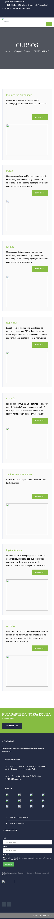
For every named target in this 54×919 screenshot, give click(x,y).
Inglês (9, 171)
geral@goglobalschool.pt (12, 759)
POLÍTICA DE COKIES (17, 823)
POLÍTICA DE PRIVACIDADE (19, 818)
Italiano (10, 246)
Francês (10, 398)
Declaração (6, 855)
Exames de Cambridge (19, 95)
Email (4, 838)
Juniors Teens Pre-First (19, 474)
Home (7, 51)
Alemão (10, 626)
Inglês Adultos (14, 550)
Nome (5, 846)
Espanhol (11, 322)
